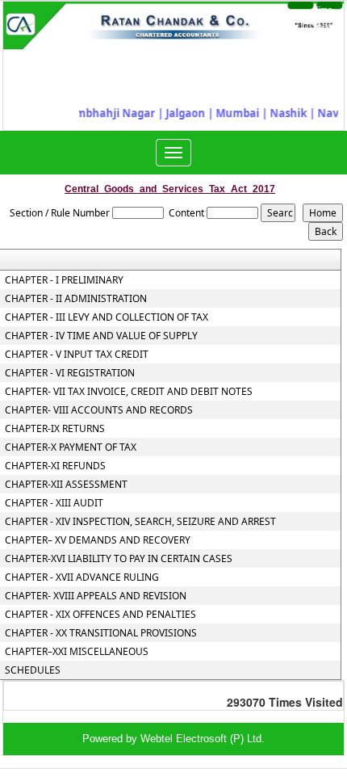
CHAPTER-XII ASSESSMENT (66, 484)
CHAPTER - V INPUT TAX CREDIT (76, 354)
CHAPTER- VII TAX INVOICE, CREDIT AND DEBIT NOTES (129, 391)
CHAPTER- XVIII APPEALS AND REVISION (95, 596)
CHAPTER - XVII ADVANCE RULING (82, 577)
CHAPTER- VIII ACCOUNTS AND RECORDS (99, 410)
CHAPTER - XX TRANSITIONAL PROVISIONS (101, 633)
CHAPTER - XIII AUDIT (54, 503)
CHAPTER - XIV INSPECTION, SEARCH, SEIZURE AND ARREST (140, 521)
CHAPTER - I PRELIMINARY (64, 280)
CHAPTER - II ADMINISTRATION (76, 298)
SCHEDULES (33, 670)
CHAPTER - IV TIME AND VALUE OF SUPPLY (101, 336)
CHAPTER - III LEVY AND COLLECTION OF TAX (106, 317)
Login (282, 18)
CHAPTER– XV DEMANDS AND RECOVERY (97, 540)
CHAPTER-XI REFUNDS (55, 466)
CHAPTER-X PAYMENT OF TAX (70, 447)
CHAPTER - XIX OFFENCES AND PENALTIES (100, 614)
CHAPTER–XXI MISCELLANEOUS (76, 651)
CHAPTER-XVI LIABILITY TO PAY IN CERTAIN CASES (118, 558)
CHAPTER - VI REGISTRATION (70, 373)
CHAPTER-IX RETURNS (55, 428)
